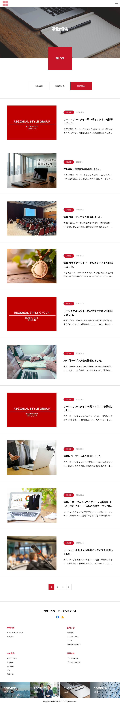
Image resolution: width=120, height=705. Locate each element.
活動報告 (81, 86)
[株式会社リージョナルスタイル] (5, 3)
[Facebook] (57, 617)
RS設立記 (39, 86)
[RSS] (62, 617)
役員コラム (60, 86)
